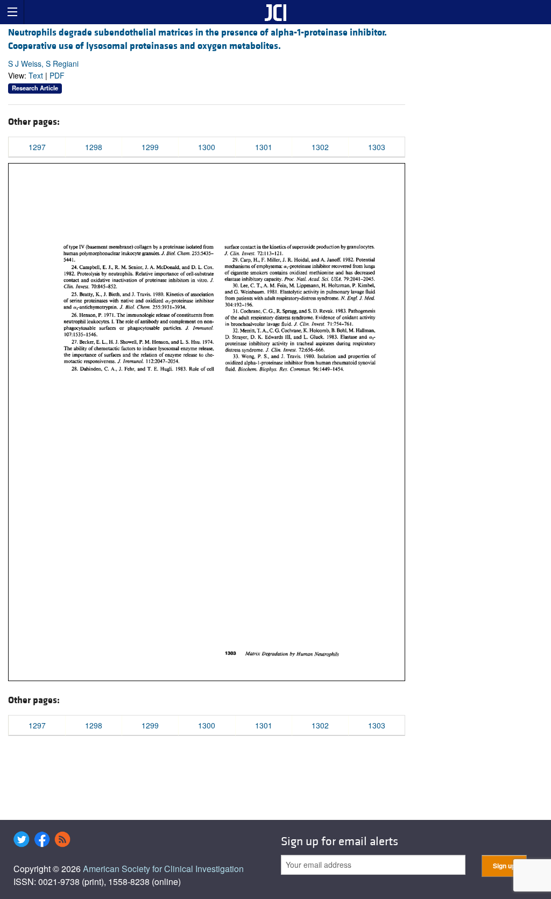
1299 (150, 146)
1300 (206, 146)
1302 (320, 146)
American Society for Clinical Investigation (163, 868)
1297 (37, 146)
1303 (376, 146)
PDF (57, 75)
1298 (93, 146)
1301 (263, 146)
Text (36, 75)
